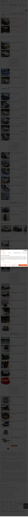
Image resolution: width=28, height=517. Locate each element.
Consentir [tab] (3, 252)
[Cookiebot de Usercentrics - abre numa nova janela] (24, 250)
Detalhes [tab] (10, 252)
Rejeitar (5, 265)
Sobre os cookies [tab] (24, 252)
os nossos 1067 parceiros (6, 256)
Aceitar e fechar (23, 265)
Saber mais (13, 265)
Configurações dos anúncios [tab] (17, 252)
